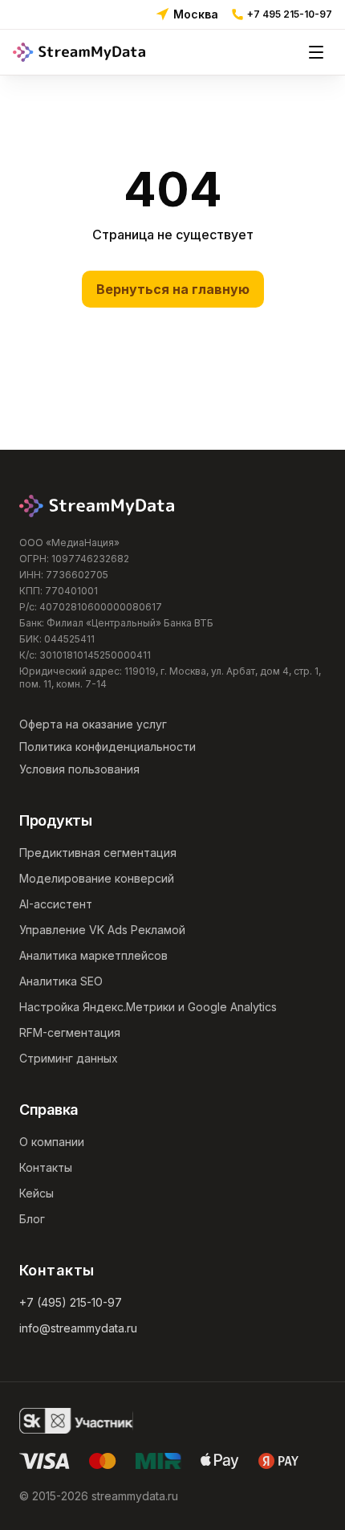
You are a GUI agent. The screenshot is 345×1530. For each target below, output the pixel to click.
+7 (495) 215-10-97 (70, 1302)
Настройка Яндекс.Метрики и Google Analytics (148, 1007)
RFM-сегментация (69, 1032)
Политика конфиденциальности (107, 746)
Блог (32, 1219)
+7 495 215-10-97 (289, 14)
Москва (195, 14)
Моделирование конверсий (96, 878)
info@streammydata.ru (78, 1328)
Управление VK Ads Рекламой (102, 929)
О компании (51, 1142)
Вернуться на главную (173, 289)
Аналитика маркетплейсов (93, 955)
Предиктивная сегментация (98, 852)
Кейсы (36, 1193)
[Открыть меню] (316, 52)
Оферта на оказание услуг (93, 724)
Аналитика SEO (61, 981)
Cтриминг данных (68, 1058)
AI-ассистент (55, 904)
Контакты (45, 1167)
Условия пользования (79, 769)
